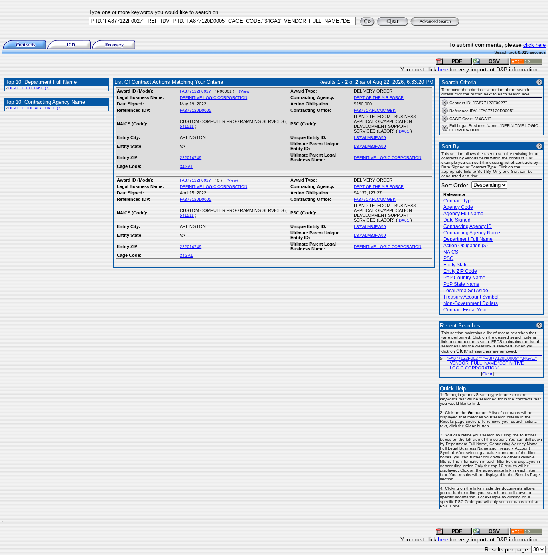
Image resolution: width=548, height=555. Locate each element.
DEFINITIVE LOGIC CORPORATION (213, 97)
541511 (187, 126)
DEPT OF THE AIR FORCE (379, 97)
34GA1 (186, 166)
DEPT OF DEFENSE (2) (28, 88)
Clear (487, 373)
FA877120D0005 (195, 110)
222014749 (190, 157)
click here (534, 45)
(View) (244, 91)
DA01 (404, 131)
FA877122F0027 (195, 91)
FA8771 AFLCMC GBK (375, 110)
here (443, 70)
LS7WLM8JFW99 (370, 137)
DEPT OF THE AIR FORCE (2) (34, 108)
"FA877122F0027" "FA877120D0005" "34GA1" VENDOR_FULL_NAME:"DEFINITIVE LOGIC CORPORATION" (492, 363)
